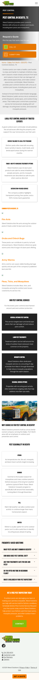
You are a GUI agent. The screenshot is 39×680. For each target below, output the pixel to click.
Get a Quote (19, 676)
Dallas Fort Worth (14, 62)
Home (4, 62)
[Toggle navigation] (35, 3)
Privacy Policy (25, 667)
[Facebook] (3, 645)
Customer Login (9, 655)
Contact (19, 623)
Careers (6, 659)
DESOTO (24, 62)
